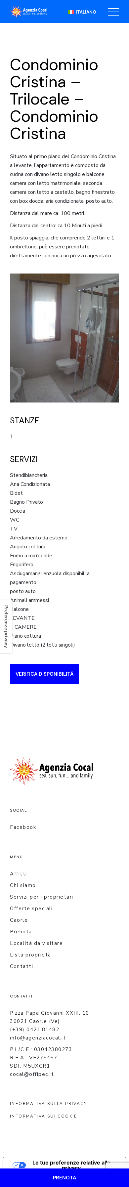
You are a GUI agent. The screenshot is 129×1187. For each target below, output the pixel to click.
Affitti (18, 873)
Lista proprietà (30, 955)
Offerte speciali (31, 908)
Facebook (23, 827)
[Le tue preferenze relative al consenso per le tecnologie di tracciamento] (6, 626)
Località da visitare (36, 943)
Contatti (21, 966)
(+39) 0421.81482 (34, 1029)
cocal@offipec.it (32, 1074)
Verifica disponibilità (44, 674)
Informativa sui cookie (43, 1116)
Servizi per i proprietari (41, 897)
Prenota (21, 931)
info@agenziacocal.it (38, 1038)
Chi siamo (23, 885)
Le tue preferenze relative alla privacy (71, 1165)
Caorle (19, 920)
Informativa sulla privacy (48, 1103)
